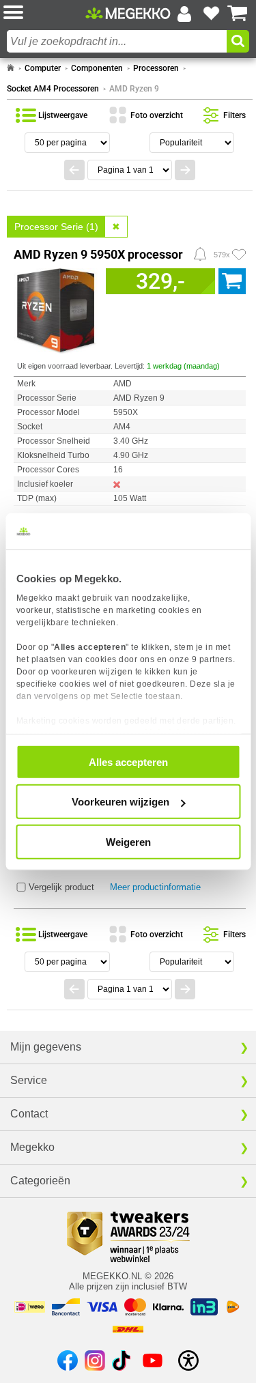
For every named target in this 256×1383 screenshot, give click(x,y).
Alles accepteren (128, 761)
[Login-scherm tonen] (184, 13)
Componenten (97, 68)
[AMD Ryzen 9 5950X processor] (56, 308)
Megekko (32, 1147)
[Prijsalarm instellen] (200, 254)
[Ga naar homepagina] (128, 13)
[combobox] (117, 41)
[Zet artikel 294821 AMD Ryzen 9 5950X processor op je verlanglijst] (239, 254)
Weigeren (128, 841)
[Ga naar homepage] (10, 68)
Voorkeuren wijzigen (120, 802)
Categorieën (40, 1180)
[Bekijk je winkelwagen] (237, 13)
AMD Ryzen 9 (134, 89)
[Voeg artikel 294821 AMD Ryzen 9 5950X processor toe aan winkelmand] (232, 281)
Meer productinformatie (155, 887)
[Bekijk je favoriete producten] (211, 13)
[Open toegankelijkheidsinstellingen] (188, 1360)
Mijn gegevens (45, 1047)
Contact (29, 1114)
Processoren (156, 68)
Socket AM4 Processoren (53, 89)
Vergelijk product (61, 887)
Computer (43, 68)
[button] (44, 13)
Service (28, 1080)
